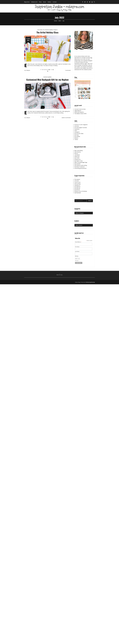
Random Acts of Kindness (80, 191)
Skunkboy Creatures (79, 167)
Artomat (76, 126)
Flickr (75, 130)
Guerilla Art (77, 185)
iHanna (76, 153)
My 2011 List (77, 189)
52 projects (77, 179)
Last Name (77, 251)
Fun (43, 29)
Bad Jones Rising (78, 150)
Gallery (49, 2)
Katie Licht (77, 156)
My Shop (76, 135)
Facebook (76, 129)
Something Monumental (80, 168)
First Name (77, 246)
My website (77, 136)
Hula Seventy (77, 152)
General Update (49, 29)
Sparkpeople (77, 192)
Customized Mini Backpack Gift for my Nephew (47, 79)
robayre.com (34, 2)
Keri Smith (76, 158)
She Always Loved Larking (80, 165)
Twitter (76, 139)
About (44, 2)
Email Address (78, 242)
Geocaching (77, 184)
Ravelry (76, 138)
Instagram (77, 132)
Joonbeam (77, 155)
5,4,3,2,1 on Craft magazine (81, 124)
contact (55, 2)
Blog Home (27, 2)
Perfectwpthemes (90, 282)
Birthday (76, 256)
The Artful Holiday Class (47, 32)
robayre (28, 70)
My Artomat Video (78, 133)
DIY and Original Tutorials (80, 127)
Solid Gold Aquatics (79, 112)
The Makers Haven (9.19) (80, 113)
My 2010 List (77, 188)
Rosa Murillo (77, 164)
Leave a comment (66, 117)
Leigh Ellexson (77, 110)
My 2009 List (77, 187)
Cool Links (39, 29)
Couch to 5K (77, 182)
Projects (55, 29)
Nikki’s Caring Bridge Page (80, 162)
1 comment (68, 70)
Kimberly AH (77, 159)
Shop (40, 2)
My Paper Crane (78, 161)
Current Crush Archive (80, 109)
